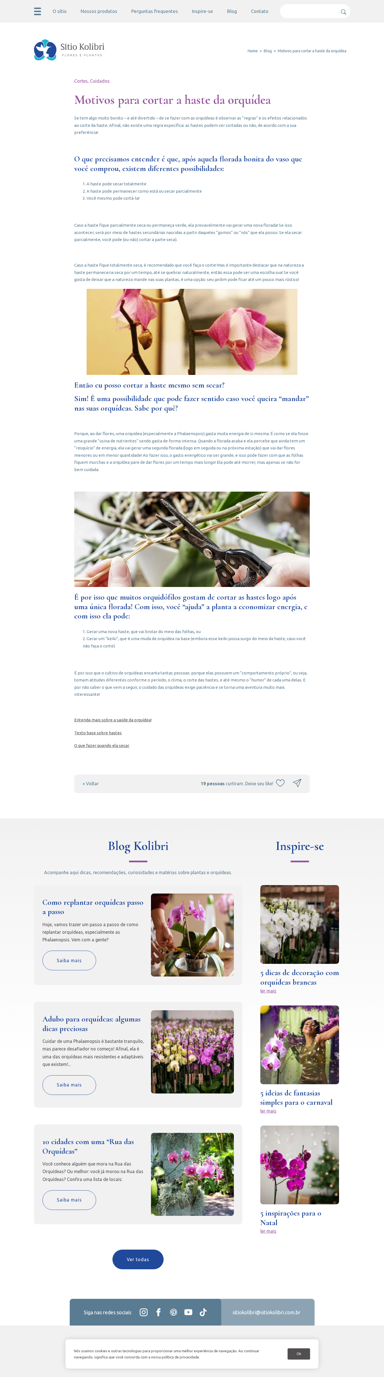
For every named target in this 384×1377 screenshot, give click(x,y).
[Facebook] (158, 1312)
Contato (259, 11)
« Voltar (91, 783)
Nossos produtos (99, 11)
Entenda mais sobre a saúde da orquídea (112, 719)
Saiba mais (69, 960)
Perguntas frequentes (154, 11)
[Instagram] (144, 1312)
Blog (232, 11)
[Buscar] (341, 9)
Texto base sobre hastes (98, 732)
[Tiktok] (203, 1312)
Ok (299, 1354)
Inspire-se (202, 11)
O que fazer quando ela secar (101, 745)
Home (253, 51)
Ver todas (138, 1259)
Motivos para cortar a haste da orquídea (312, 51)
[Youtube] (188, 1312)
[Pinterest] (173, 1312)
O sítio (60, 11)
